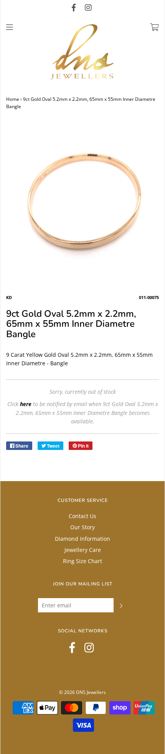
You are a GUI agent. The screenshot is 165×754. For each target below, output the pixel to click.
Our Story (82, 527)
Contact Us (82, 516)
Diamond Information (82, 538)
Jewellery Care (82, 549)
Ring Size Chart (82, 561)
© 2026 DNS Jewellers (82, 692)
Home (12, 99)
